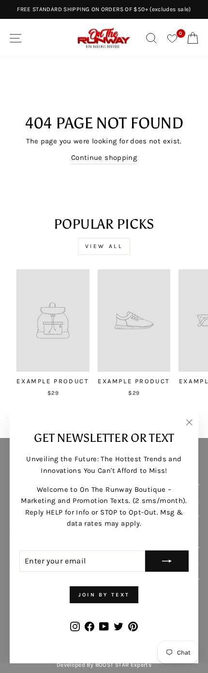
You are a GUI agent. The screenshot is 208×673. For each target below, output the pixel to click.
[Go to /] (104, 38)
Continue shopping (104, 158)
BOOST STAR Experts (123, 664)
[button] (52, 334)
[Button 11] (167, 561)
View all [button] (104, 246)
